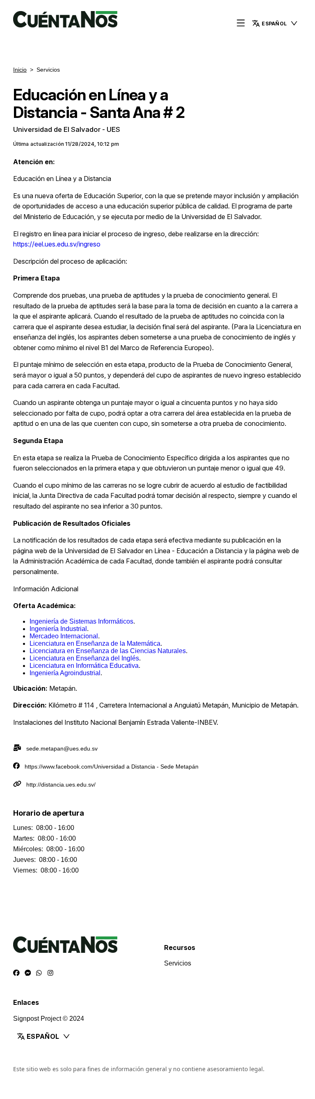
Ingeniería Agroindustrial (65, 672)
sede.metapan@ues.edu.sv (62, 748)
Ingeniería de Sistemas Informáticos (81, 621)
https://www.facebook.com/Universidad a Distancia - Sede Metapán (112, 766)
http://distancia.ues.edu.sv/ (61, 784)
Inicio (20, 69)
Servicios (177, 963)
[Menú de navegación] (240, 23)
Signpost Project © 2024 (48, 1018)
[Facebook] (16, 973)
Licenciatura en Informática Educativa (84, 665)
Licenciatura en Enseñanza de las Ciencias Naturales (108, 650)
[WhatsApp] (39, 973)
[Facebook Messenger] (28, 973)
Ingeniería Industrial (58, 628)
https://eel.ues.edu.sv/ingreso (56, 244)
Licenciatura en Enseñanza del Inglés (84, 658)
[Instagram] (50, 973)
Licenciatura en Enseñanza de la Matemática (95, 643)
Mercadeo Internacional (64, 636)
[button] (275, 23)
